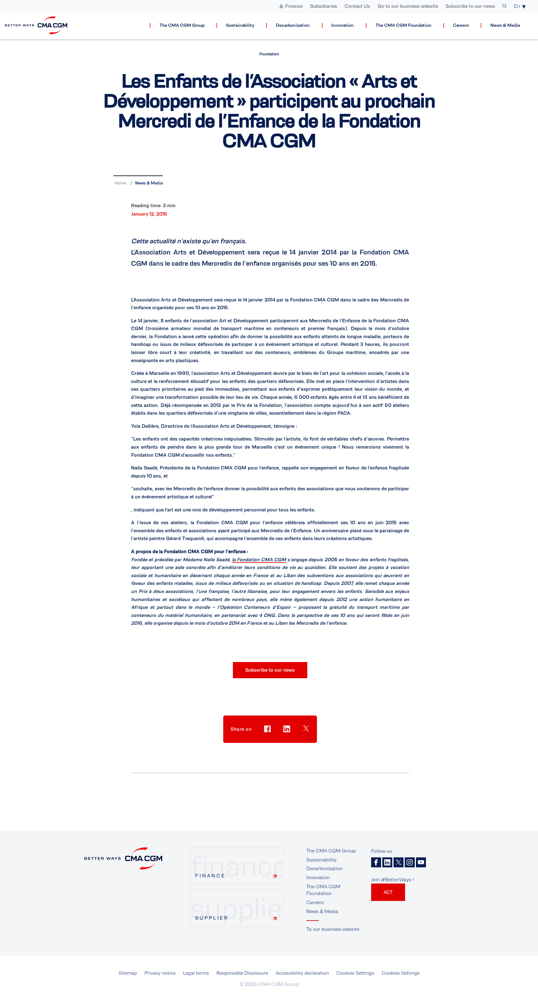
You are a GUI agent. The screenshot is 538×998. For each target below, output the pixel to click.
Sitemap (128, 973)
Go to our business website (408, 6)
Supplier (212, 918)
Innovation (342, 25)
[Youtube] (421, 862)
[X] (399, 862)
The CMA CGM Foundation (403, 25)
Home (120, 182)
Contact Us (357, 6)
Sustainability (240, 25)
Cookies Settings (355, 973)
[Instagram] (410, 862)
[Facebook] (376, 862)
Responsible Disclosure (242, 973)
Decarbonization (293, 25)
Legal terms (196, 973)
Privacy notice (160, 973)
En (517, 6)
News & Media (505, 25)
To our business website (332, 929)
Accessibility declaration (302, 973)
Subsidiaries (323, 6)
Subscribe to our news (470, 6)
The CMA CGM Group (182, 25)
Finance (294, 6)
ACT (388, 892)
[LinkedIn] (387, 862)
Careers (461, 25)
